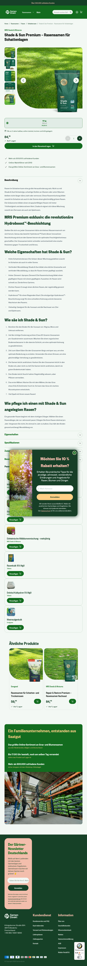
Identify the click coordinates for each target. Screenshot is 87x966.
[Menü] (83, 943)
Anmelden (55, 496)
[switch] (79, 957)
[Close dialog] (74, 453)
